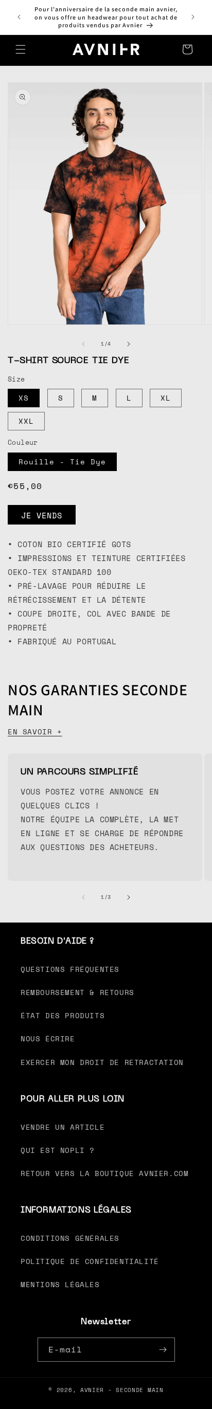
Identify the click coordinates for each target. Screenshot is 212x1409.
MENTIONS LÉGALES (60, 1284)
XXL (26, 421)
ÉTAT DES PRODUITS (62, 1015)
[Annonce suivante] (193, 17)
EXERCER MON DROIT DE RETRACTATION (102, 1062)
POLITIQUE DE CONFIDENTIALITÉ (90, 1261)
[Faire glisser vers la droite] (128, 344)
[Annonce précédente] (19, 17)
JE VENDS (41, 515)
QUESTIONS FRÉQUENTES (70, 969)
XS (24, 397)
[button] (20, 49)
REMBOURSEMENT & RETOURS (77, 992)
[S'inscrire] (163, 1350)
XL (166, 397)
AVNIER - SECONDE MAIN (122, 1390)
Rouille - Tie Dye (62, 461)
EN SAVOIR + (35, 731)
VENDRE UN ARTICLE (62, 1127)
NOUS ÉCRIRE (48, 1038)
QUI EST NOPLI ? (58, 1150)
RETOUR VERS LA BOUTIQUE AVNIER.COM (104, 1173)
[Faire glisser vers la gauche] (83, 344)
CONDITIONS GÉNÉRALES (70, 1238)
